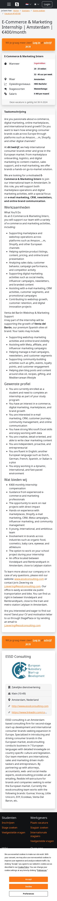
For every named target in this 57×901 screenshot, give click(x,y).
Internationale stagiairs (38, 834)
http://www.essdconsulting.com (30, 706)
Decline (28, 887)
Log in (36, 42)
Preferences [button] (42, 870)
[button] (29, 4)
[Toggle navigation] (9, 4)
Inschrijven (8, 822)
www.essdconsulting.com (29, 579)
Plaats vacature (39, 822)
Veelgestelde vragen (13, 832)
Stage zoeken (9, 827)
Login (47, 4)
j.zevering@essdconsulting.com (22, 586)
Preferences (28, 894)
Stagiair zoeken (39, 827)
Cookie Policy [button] (23, 867)
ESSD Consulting (18, 656)
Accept (28, 879)
